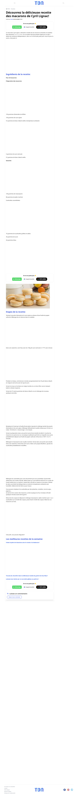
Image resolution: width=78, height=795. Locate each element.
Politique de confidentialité (9, 793)
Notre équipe (7, 789)
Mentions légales (7, 791)
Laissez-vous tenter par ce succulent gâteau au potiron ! (22, 579)
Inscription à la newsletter (9, 786)
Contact (5, 788)
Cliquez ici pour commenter (14, 597)
